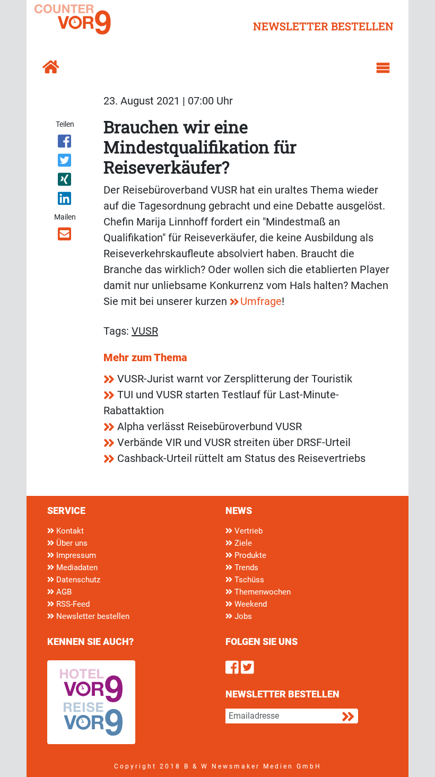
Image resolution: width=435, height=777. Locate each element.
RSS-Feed (72, 604)
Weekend (249, 604)
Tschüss (248, 579)
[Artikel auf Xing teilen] (65, 181)
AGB (63, 592)
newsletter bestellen (323, 26)
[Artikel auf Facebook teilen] (65, 143)
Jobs (242, 616)
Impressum (75, 555)
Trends (245, 567)
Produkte (249, 555)
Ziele (242, 543)
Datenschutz (77, 579)
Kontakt (69, 531)
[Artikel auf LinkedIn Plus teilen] (65, 200)
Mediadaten (76, 567)
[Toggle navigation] (383, 67)
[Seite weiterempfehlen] (65, 236)
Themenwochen (261, 592)
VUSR (145, 331)
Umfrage (261, 301)
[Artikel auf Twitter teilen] (65, 162)
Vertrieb (247, 531)
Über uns (71, 543)
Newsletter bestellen (91, 616)
